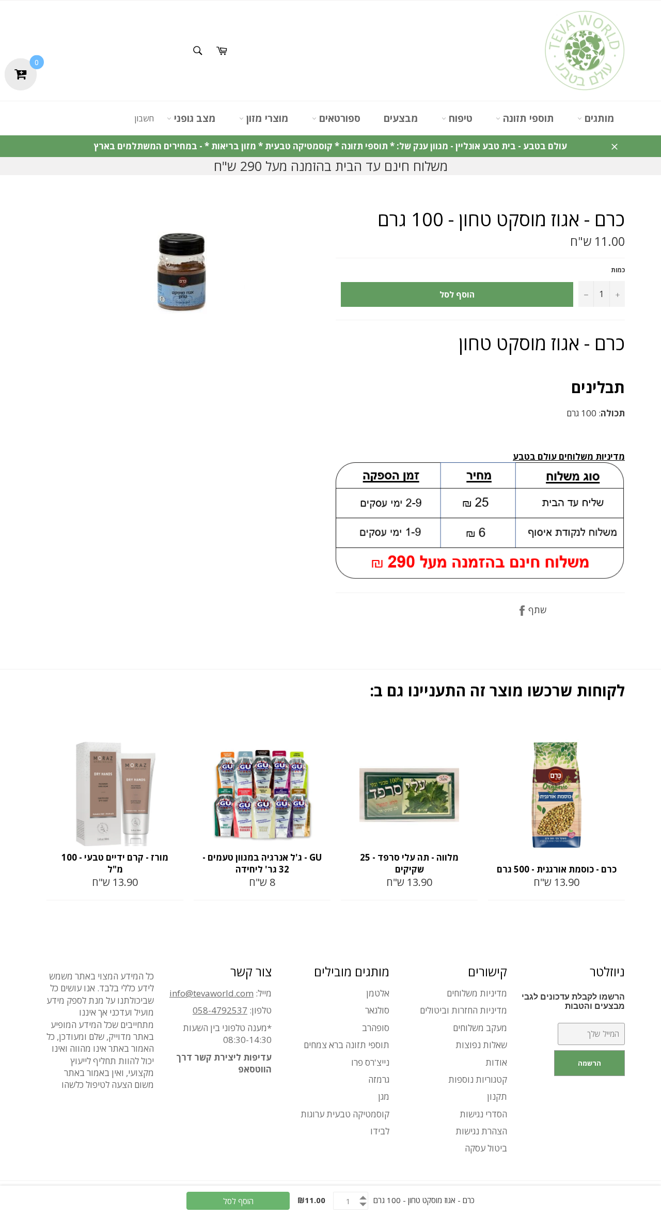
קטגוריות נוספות (477, 1079)
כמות (618, 270)
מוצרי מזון (266, 118)
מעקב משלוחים (480, 1028)
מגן (383, 1096)
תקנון (497, 1096)
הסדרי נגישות (483, 1114)
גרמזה (378, 1079)
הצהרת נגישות (481, 1131)
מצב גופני (193, 118)
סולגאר (377, 1010)
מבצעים (401, 118)
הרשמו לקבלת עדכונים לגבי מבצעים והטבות (573, 1001)
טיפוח (459, 118)
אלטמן (377, 993)
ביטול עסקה (486, 1148)
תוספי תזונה (527, 118)
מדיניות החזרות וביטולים (463, 1010)
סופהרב (375, 1028)
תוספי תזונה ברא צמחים (346, 1045)
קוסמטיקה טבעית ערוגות (345, 1114)
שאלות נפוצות (481, 1045)
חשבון (144, 118)
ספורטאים (338, 118)
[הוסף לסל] (174, 730)
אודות (496, 1062)
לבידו (379, 1131)
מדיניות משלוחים (477, 993)
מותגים (598, 118)
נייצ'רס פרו (370, 1062)
